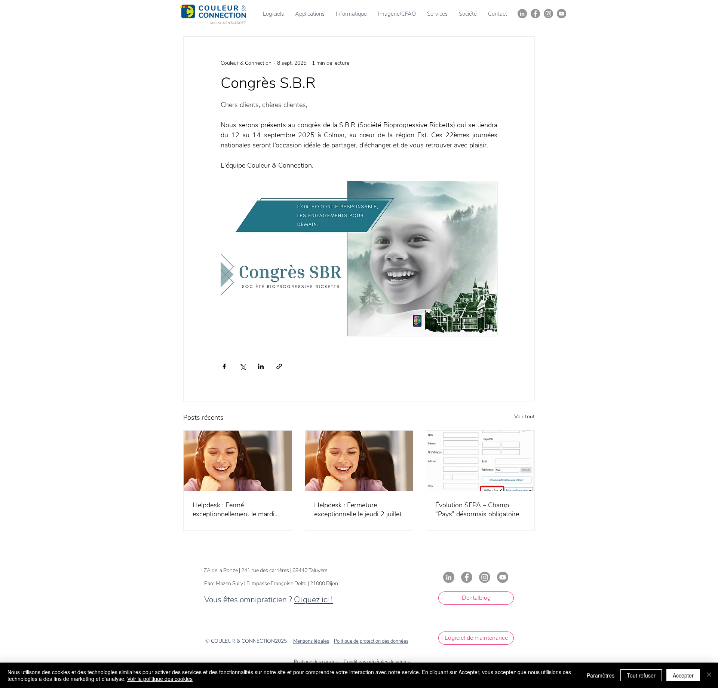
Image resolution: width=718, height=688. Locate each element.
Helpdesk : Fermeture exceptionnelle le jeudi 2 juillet (358, 510)
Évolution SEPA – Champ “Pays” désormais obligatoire (477, 510)
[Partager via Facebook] (224, 366)
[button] (273, 13)
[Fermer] (709, 675)
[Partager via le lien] (279, 366)
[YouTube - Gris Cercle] (561, 13)
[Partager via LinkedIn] (260, 366)
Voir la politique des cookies (160, 678)
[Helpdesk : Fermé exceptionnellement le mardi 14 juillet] (238, 461)
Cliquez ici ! (313, 599)
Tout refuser (641, 675)
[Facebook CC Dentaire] (535, 13)
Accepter (683, 675)
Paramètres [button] (600, 675)
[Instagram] (548, 13)
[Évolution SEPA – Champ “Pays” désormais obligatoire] (480, 461)
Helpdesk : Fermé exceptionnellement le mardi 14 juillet (233, 510)
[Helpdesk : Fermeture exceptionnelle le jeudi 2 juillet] (359, 461)
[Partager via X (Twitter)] (242, 366)
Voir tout (524, 416)
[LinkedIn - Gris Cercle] (522, 13)
